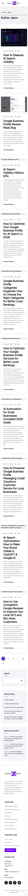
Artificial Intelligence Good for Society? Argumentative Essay (13, 753)
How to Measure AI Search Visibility (13, 58)
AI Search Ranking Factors (11, 703)
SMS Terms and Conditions (12, 845)
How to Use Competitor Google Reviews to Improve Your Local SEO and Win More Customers (13, 612)
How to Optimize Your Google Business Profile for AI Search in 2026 (14, 230)
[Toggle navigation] (3, 3)
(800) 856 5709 (8, 877)
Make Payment (10, 850)
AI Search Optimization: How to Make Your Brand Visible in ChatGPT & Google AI (11, 548)
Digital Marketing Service (11, 806)
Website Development (11, 829)
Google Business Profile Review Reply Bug (13, 124)
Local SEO (7, 816)
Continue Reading (8, 88)
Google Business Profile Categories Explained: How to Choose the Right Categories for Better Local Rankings (13, 292)
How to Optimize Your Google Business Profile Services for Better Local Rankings (14, 357)
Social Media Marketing (11, 819)
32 (23, 658)
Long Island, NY (8, 866)
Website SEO (8, 813)
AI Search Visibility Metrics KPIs (13, 173)
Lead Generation (9, 825)
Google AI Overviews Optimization (14, 707)
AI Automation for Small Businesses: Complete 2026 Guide (13, 415)
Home (4, 12)
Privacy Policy (8, 839)
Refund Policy (8, 842)
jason (19, 51)
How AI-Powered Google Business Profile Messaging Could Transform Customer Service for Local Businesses (14, 479)
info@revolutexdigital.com (11, 871)
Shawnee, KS (8, 863)
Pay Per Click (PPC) (10, 822)
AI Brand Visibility (9, 700)
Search (7, 673)
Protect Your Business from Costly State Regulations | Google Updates (13, 738)
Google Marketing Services (12, 809)
